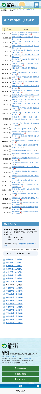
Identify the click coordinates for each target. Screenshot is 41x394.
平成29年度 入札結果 (14, 288)
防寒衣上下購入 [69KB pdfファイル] (23, 129)
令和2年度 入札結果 (14, 278)
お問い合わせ (21, 368)
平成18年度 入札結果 (14, 323)
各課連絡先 (27, 358)
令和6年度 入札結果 (14, 266)
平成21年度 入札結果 (14, 313)
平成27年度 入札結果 (14, 294)
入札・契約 (22, 9)
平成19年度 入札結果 (14, 319)
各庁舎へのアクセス (9, 356)
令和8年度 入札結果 (14, 259)
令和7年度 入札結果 (14, 262)
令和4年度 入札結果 (14, 272)
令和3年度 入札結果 (14, 275)
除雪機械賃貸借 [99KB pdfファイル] (23, 150)
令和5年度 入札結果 (14, 269)
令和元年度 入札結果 (14, 281)
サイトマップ (21, 379)
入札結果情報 (30, 9)
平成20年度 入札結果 (14, 316)
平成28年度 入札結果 (14, 291)
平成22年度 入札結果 (14, 310)
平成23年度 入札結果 (14, 307)
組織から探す (21, 374)
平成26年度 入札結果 (14, 297)
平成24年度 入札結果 (14, 304)
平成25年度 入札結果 (14, 301)
